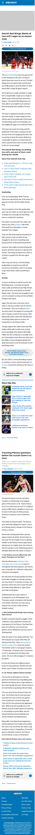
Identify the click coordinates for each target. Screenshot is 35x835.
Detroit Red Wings (11, 75)
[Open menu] (3, 3)
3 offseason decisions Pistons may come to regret (16, 749)
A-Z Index (24, 815)
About (3, 798)
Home (3, 437)
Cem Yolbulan (8, 469)
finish (28, 308)
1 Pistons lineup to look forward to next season (18, 744)
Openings (24, 798)
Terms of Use (26, 808)
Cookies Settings (7, 818)
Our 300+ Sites (26, 801)
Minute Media (10, 822)
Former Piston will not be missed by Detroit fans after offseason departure (17, 767)
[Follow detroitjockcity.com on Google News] (30, 374)
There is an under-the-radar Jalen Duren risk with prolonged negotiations (18, 754)
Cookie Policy (6, 811)
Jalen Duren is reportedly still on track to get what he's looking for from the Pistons (17, 761)
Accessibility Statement (9, 815)
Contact (4, 801)
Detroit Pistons (11, 783)
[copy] (12, 45)
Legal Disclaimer (27, 811)
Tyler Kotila (7, 42)
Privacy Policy (6, 808)
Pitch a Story (25, 804)
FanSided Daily (6, 804)
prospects (18, 225)
